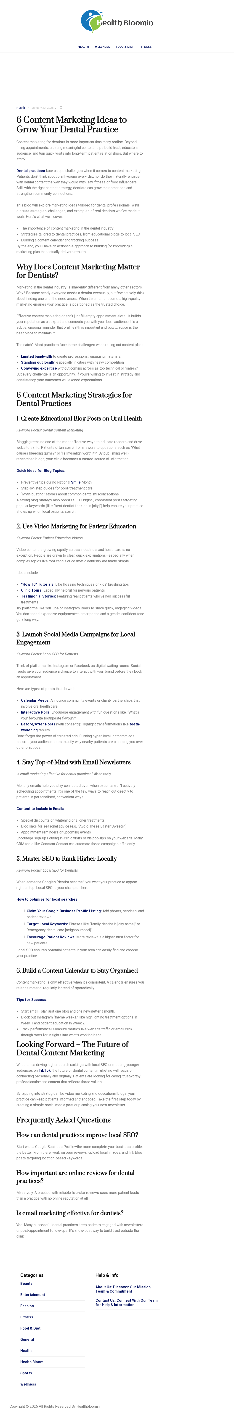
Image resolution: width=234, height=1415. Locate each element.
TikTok (45, 1070)
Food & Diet (125, 46)
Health (83, 46)
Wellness (102, 46)
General (27, 1339)
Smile (76, 482)
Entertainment (32, 1295)
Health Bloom (31, 1362)
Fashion (27, 1306)
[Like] (61, 108)
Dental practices (30, 171)
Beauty (26, 1283)
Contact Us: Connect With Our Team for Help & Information (127, 1302)
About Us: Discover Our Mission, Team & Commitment (124, 1289)
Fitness (146, 46)
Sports (26, 1373)
